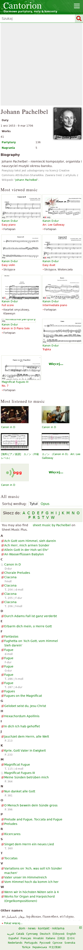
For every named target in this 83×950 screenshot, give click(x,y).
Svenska (69, 942)
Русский (45, 942)
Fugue (8, 650)
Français (26, 938)
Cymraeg (32, 933)
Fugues (9, 691)
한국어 (71, 938)
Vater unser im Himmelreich (25, 877)
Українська (39, 947)
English (71, 933)
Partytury (9, 142)
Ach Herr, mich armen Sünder (26, 545)
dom (22, 928)
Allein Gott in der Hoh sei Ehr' (26, 549)
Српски (57, 942)
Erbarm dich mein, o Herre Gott (28, 626)
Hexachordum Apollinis (21, 716)
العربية (10, 933)
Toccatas (10, 858)
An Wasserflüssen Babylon (24, 554)
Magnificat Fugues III (19, 773)
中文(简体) (55, 947)
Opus (45, 504)
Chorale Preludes (17, 572)
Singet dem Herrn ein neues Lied (29, 844)
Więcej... (56, 364)
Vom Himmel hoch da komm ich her (31, 882)
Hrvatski (38, 938)
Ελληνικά (58, 933)
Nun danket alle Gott (19, 791)
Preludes (10, 824)
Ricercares (12, 834)
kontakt (43, 928)
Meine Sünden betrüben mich (26, 777)
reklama (58, 928)
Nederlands (15, 942)
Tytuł (34, 504)
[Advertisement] (41, 64)
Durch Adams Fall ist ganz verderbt (30, 616)
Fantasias (11, 636)
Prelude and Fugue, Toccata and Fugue (33, 819)
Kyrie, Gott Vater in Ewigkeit (25, 750)
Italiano (50, 938)
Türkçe (26, 947)
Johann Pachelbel (26, 179)
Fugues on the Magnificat (23, 695)
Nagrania (8, 147)
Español (14, 938)
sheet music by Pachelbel (52, 525)
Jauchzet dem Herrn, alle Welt (26, 736)
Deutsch (45, 933)
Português (30, 942)
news (32, 928)
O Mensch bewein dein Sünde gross (30, 805)
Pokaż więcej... (13, 923)
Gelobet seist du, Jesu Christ (25, 706)
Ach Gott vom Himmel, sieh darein (30, 541)
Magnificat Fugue (17, 764)
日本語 (61, 938)
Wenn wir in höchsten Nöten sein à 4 (31, 892)
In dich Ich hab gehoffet (22, 726)
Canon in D (8, 427)
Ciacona (10, 577)
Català (20, 933)
